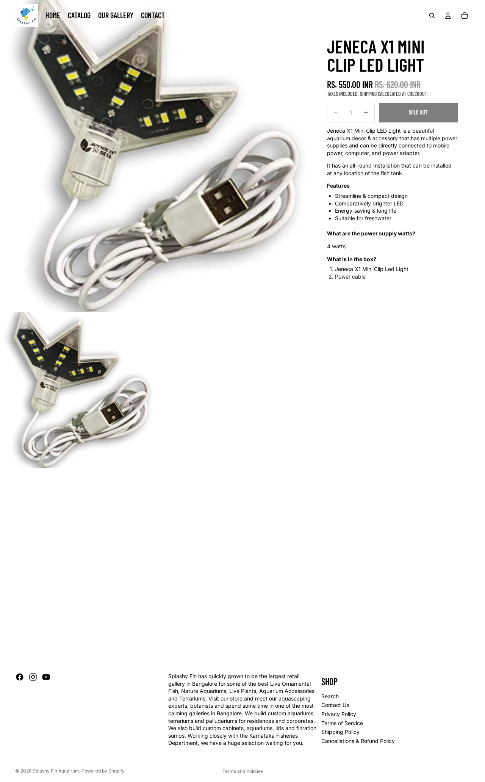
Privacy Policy (338, 714)
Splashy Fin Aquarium (56, 771)
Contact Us (335, 705)
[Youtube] (46, 677)
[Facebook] (19, 677)
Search (330, 696)
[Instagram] (33, 677)
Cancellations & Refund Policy (358, 741)
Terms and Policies (242, 771)
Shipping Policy (340, 732)
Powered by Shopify (103, 771)
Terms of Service (342, 723)
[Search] (432, 15)
